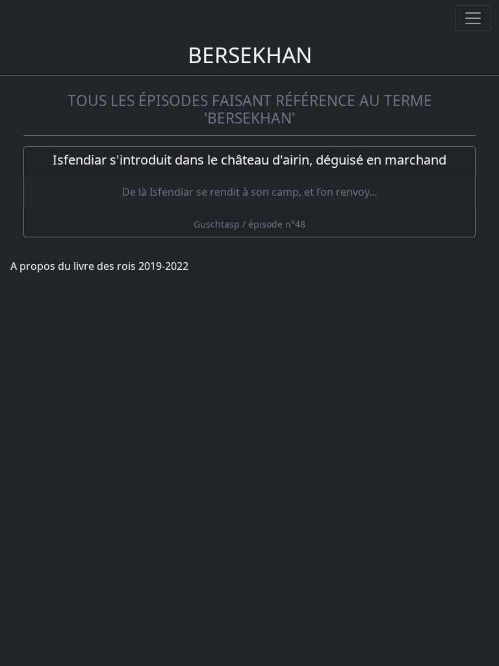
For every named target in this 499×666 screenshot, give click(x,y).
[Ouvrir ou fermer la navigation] (473, 18)
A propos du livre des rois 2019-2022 (99, 266)
